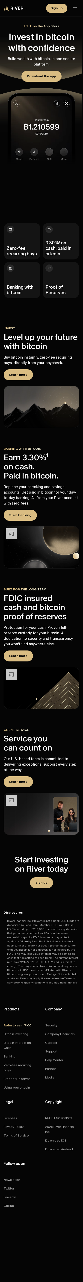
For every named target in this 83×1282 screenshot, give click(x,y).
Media (49, 1077)
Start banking (20, 515)
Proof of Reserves (17, 1079)
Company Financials (60, 1034)
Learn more (18, 375)
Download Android (59, 1149)
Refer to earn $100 (17, 1025)
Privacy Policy (14, 1127)
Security (51, 1025)
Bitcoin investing (16, 1034)
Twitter (9, 1188)
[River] (13, 8)
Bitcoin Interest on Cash (17, 1045)
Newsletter (12, 1180)
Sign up (57, 8)
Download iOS (55, 1140)
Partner (50, 1069)
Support (51, 1051)
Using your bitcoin (17, 1087)
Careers (51, 1043)
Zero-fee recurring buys (17, 1067)
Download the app (41, 76)
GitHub (9, 1206)
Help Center (54, 1060)
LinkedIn (10, 1197)
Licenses (10, 1118)
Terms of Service (16, 1135)
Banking (9, 1056)
